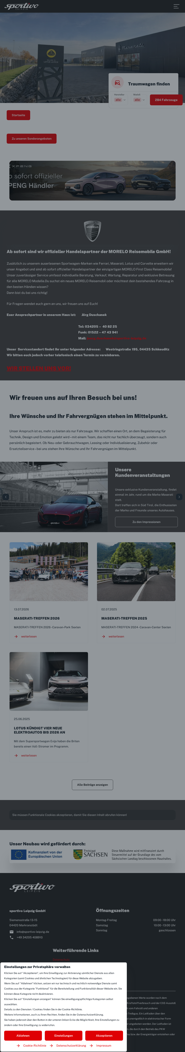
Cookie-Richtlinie (34, 1045)
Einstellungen (63, 1035)
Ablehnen (22, 1035)
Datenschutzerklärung (71, 1045)
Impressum (103, 1045)
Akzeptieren (104, 1035)
